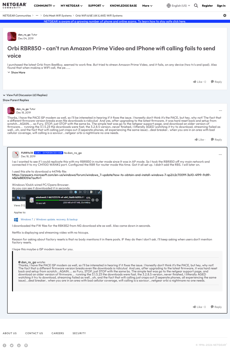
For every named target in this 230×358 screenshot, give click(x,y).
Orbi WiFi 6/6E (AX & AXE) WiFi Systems (98, 15)
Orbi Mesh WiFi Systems (57, 15)
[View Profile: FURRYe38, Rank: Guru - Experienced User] (15, 154)
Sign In (221, 5)
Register (207, 5)
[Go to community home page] (15, 5)
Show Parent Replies (16, 100)
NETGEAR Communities (17, 15)
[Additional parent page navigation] (37, 15)
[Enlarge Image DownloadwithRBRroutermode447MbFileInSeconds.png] (57, 207)
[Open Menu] (224, 15)
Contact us (34, 333)
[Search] (196, 5)
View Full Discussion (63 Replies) (26, 95)
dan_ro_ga (24, 34)
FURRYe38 (27, 153)
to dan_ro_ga (73, 152)
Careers (58, 333)
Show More (18, 72)
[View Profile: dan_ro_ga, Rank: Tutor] (11, 36)
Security (79, 333)
